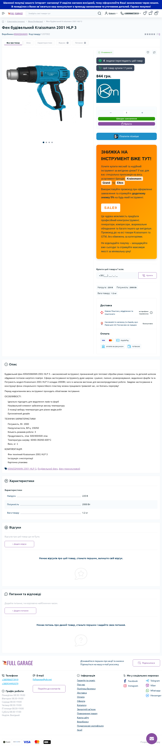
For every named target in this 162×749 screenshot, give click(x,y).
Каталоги (81, 705)
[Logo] (15, 13)
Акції (79, 730)
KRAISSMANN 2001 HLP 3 (22, 468)
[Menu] (3, 13)
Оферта (81, 701)
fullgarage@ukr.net (42, 679)
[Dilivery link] (151, 312)
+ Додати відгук (19, 544)
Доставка (82, 693)
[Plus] (142, 112)
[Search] (99, 13)
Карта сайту (83, 717)
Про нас (81, 684)
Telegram (155, 680)
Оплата (80, 697)
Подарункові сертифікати (90, 726)
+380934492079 (10, 683)
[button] (43, 142)
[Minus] (110, 112)
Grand (106, 182)
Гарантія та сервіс (86, 680)
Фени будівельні (35, 21)
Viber (153, 685)
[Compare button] (154, 52)
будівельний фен (48, 468)
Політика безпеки (86, 688)
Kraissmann (134, 178)
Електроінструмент (16, 21)
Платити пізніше (129, 136)
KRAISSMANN (21, 34)
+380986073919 (10, 679)
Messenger (155, 695)
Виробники (83, 721)
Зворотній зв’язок (86, 709)
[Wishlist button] (147, 52)
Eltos (120, 182)
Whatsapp (155, 690)
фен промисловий (69, 468)
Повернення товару (87, 713)
